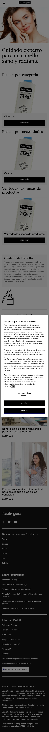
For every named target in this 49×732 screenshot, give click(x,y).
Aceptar (24, 403)
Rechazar (24, 411)
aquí (13, 386)
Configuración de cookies (24, 394)
